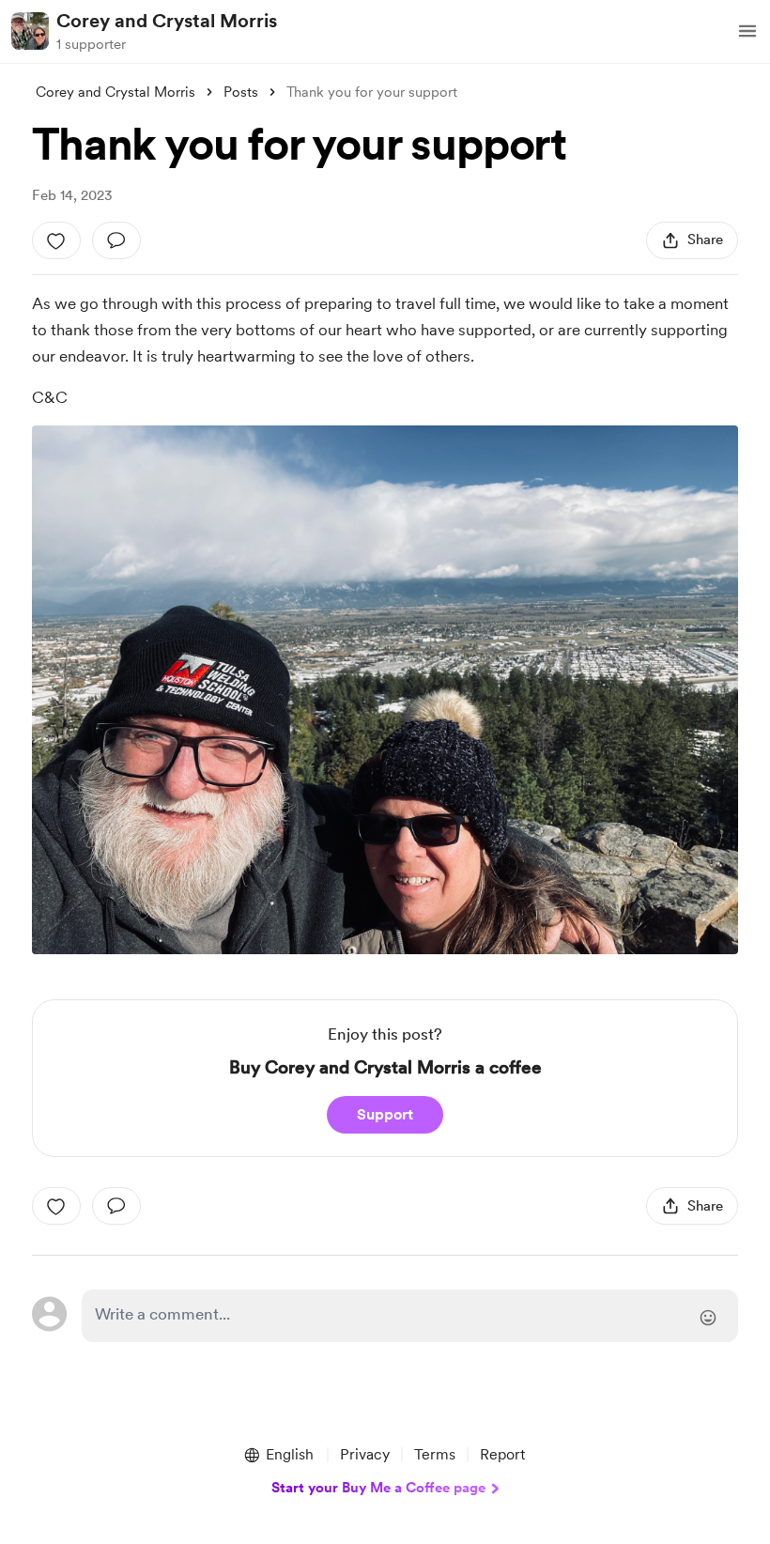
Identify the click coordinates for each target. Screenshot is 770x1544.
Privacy (365, 1454)
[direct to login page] (409, 1315)
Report (502, 1454)
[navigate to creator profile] (30, 31)
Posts (240, 92)
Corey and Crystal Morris (166, 20)
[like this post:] (56, 240)
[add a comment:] (116, 240)
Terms (434, 1454)
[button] (747, 31)
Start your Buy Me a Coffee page (378, 1487)
